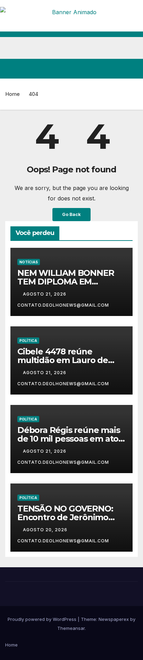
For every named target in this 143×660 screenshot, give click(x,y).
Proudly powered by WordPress (43, 619)
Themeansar (71, 628)
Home (12, 94)
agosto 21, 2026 (45, 294)
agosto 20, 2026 (46, 529)
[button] (108, 68)
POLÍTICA (28, 340)
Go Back (71, 214)
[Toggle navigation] (132, 68)
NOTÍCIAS (28, 262)
